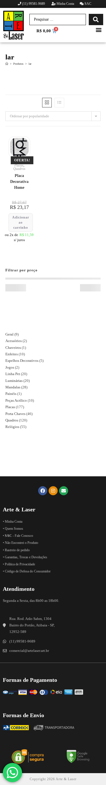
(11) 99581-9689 (33, 4)
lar (30, 63)
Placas (18, 165)
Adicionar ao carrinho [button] (20, 222)
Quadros (19, 169)
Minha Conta (65, 4)
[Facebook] (42, 490)
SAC (87, 4)
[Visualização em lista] (59, 102)
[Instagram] (53, 490)
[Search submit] (96, 19)
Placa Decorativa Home (19, 182)
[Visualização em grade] (47, 102)
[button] (98, 29)
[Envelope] (63, 490)
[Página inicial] (6, 63)
